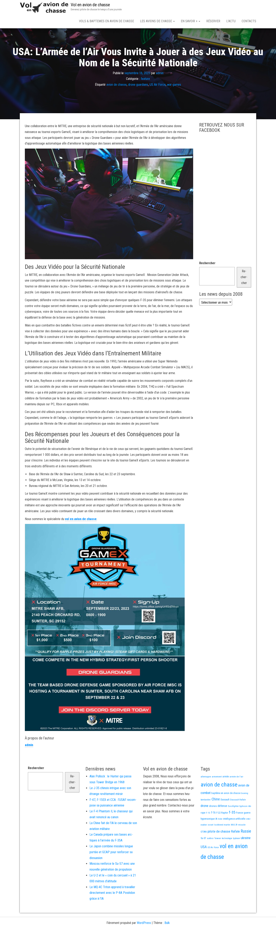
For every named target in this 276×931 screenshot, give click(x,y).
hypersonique (208, 818)
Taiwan (217, 838)
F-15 (208, 812)
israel (210, 824)
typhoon (236, 838)
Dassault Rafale (238, 799)
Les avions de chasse (156, 21)
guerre (247, 812)
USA (204, 847)
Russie (246, 831)
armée (225, 776)
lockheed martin (222, 824)
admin (159, 73)
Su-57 (203, 838)
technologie (227, 838)
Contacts (249, 21)
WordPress (144, 923)
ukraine (246, 838)
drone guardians (138, 85)
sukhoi (210, 838)
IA (216, 818)
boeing (244, 793)
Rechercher (207, 263)
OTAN (204, 831)
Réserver (213, 21)
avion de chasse (116, 85)
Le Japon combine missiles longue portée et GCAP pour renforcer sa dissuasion (111, 852)
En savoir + (189, 21)
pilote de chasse (219, 831)
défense (222, 806)
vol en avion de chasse (81, 519)
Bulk (167, 923)
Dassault (225, 799)
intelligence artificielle (234, 818)
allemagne (206, 776)
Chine (216, 799)
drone (204, 806)
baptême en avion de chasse (225, 793)
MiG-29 (234, 824)
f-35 (232, 812)
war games (174, 85)
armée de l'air (236, 776)
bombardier (206, 799)
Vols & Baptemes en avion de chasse (106, 21)
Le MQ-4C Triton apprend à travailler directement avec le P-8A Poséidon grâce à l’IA (112, 893)
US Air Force (158, 85)
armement (217, 776)
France (239, 812)
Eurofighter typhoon (238, 806)
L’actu (231, 21)
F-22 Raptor (222, 812)
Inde (220, 818)
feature (145, 79)
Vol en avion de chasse (90, 4)
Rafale (235, 831)
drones (213, 806)
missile (241, 824)
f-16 (213, 812)
